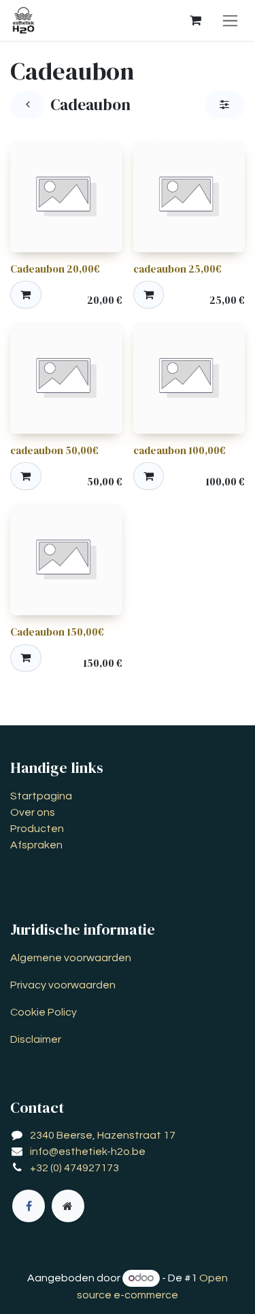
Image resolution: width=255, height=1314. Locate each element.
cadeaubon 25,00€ (177, 269)
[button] (25, 294)
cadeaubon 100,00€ (179, 450)
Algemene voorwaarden (70, 957)
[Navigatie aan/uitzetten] (230, 20)
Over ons (32, 812)
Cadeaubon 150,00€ (57, 632)
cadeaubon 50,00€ (54, 450)
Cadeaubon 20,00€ (55, 269)
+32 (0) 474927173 (74, 1167)
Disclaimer (35, 1039)
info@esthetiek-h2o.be (88, 1151)
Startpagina (41, 796)
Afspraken (36, 845)
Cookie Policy (43, 1012)
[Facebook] (28, 1206)
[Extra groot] (68, 1206)
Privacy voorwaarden (63, 985)
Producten (37, 828)
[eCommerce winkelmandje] (195, 20)
